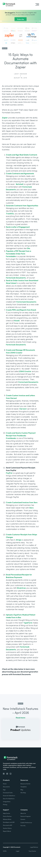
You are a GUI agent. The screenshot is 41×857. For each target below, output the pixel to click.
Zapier (5, 118)
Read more (20, 718)
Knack (17, 321)
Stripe (18, 540)
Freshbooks (11, 438)
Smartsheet (11, 283)
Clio (28, 248)
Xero (31, 508)
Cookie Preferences (26, 822)
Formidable (11, 256)
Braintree (21, 588)
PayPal (9, 473)
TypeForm (27, 623)
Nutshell (19, 184)
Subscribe (20, 19)
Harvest (23, 409)
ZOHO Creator (25, 371)
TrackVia (10, 214)
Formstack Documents (16, 278)
